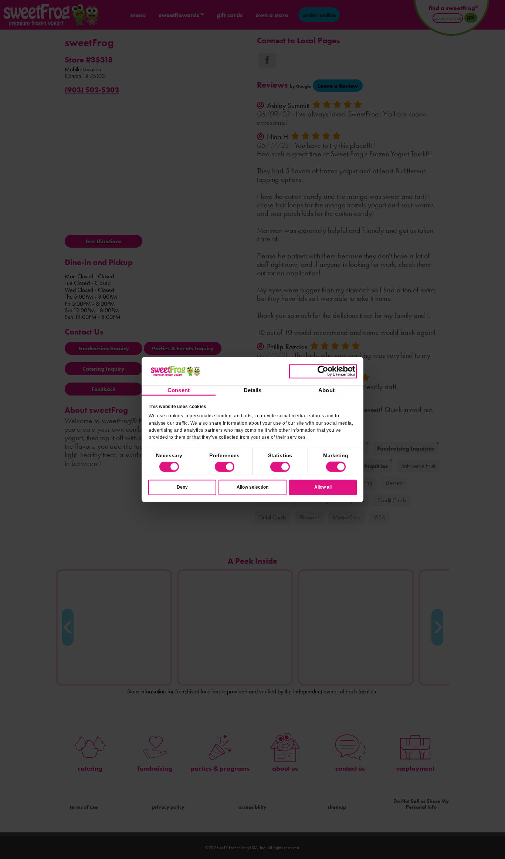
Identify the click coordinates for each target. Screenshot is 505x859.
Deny (182, 487)
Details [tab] (253, 390)
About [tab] (326, 390)
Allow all (323, 487)
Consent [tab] (178, 390)
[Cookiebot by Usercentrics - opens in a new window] (323, 371)
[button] (224, 467)
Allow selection (252, 487)
